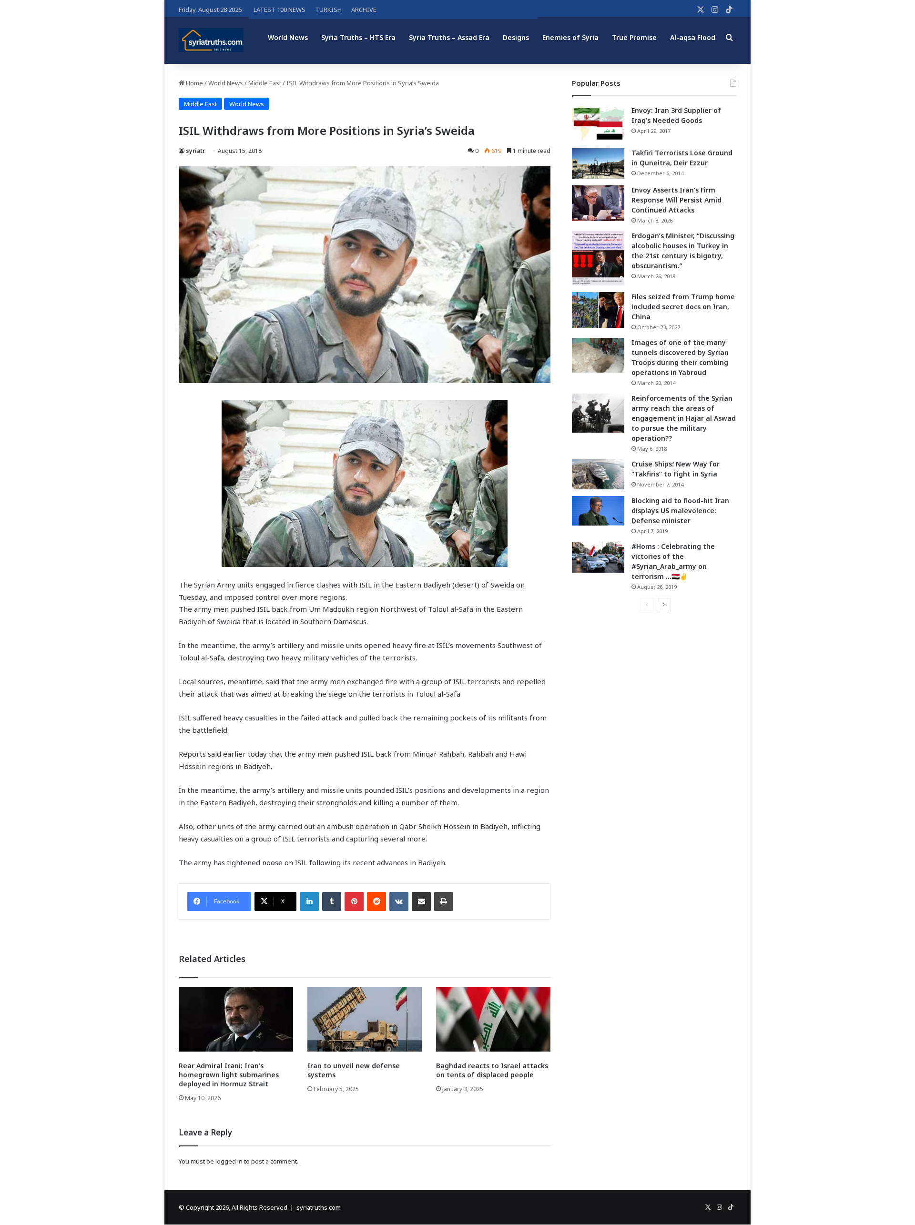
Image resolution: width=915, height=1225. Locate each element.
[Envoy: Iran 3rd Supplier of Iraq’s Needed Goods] (598, 124)
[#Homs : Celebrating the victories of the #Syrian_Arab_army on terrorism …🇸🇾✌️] (598, 557)
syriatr (195, 151)
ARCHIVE (363, 9)
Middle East (264, 83)
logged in (229, 1161)
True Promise (634, 37)
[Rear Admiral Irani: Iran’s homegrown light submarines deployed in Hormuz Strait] (236, 1019)
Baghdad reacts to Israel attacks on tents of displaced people (492, 1070)
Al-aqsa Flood (692, 37)
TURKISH (328, 9)
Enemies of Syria (570, 37)
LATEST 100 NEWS (279, 9)
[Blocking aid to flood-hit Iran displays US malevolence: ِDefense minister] (598, 511)
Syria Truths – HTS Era (358, 37)
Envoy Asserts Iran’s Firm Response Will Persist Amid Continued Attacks (676, 199)
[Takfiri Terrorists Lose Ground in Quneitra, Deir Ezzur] (598, 163)
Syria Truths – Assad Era (449, 37)
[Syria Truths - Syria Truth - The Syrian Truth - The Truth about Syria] (211, 40)
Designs (516, 37)
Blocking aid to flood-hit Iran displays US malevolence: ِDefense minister (680, 510)
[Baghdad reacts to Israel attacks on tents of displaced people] (493, 1019)
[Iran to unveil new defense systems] (364, 1019)
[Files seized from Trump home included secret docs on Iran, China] (598, 310)
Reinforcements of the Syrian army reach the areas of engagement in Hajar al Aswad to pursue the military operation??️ (683, 418)
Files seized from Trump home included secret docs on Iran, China (683, 306)
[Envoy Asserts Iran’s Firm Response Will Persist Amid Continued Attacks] (598, 203)
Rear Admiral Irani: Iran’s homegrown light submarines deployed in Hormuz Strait (229, 1074)
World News (288, 37)
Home (193, 83)
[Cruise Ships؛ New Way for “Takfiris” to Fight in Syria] (598, 474)
